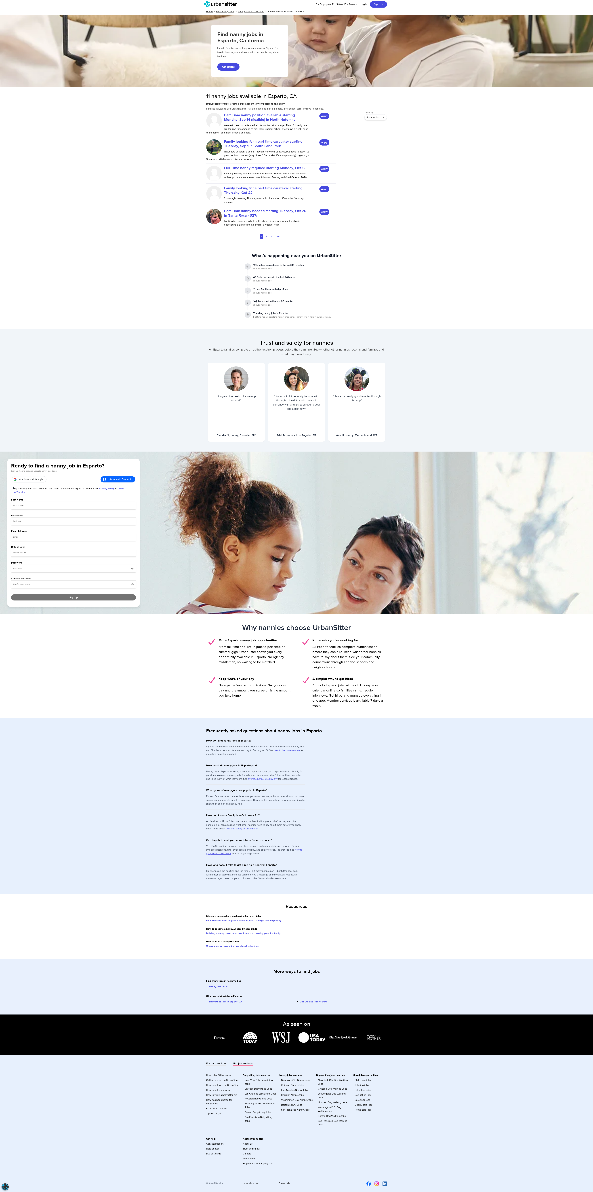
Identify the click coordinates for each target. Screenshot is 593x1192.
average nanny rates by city (263, 778)
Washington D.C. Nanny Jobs (297, 1099)
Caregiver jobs (362, 1099)
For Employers (323, 4)
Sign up (378, 4)
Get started (228, 66)
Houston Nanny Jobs (292, 1095)
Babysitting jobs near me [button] (256, 1075)
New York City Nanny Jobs (295, 1080)
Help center (212, 1148)
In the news (249, 1158)
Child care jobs (363, 1080)
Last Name (17, 515)
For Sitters (337, 4)
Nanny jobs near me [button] (290, 1075)
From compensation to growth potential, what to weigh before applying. (244, 920)
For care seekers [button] (216, 1063)
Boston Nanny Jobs (291, 1104)
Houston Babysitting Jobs (258, 1098)
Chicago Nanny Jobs (292, 1085)
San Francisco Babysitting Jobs (258, 1119)
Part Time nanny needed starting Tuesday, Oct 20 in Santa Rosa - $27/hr (265, 213)
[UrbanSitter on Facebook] (367, 1183)
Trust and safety (251, 1148)
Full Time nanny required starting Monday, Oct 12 (264, 168)
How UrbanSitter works (218, 1075)
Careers (247, 1153)
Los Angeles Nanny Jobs (294, 1090)
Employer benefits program (257, 1163)
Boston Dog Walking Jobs (332, 1116)
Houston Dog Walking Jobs (332, 1102)
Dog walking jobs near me (313, 1001)
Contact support (214, 1143)
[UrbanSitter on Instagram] (375, 1183)
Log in (364, 4)
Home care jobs (363, 1109)
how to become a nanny (287, 750)
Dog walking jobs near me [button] (330, 1075)
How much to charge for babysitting (219, 1101)
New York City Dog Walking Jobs (333, 1082)
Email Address (19, 531)
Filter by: (370, 112)
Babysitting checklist (217, 1108)
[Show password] (132, 568)
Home (209, 11)
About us (247, 1143)
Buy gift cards (213, 1153)
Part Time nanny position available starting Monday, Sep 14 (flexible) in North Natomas (259, 117)
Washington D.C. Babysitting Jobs (260, 1105)
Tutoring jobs (362, 1085)
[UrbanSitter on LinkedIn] (383, 1183)
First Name (17, 499)
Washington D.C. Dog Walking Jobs (329, 1109)
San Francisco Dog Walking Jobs (332, 1122)
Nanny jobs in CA (218, 986)
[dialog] (5, 1186)
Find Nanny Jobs (225, 11)
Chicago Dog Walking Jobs (332, 1088)
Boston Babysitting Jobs (258, 1112)
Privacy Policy (106, 488)
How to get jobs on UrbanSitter (222, 1085)
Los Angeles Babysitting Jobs (260, 1093)
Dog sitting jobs (363, 1095)
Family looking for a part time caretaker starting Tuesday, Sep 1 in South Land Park (263, 143)
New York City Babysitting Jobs (259, 1082)
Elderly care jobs (363, 1104)
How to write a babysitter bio (221, 1095)
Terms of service (250, 1183)
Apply (324, 116)
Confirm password (21, 578)
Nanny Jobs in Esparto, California (286, 11)
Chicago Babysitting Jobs (258, 1088)
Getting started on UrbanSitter (222, 1080)
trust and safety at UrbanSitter (242, 828)
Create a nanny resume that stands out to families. (232, 946)
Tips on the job (214, 1113)
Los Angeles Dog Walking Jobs (332, 1095)
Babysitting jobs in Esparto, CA (225, 1001)
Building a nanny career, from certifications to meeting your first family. (243, 933)
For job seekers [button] (243, 1063)
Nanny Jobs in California (251, 11)
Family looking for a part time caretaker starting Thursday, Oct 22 (263, 190)
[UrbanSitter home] (221, 4)
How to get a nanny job (218, 1090)
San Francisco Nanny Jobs (295, 1109)
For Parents (350, 4)
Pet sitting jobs (362, 1090)
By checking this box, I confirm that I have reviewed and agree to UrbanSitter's (69, 490)
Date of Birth (18, 547)
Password (16, 562)
